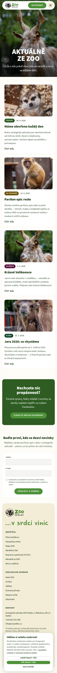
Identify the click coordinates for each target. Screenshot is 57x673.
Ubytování (10, 599)
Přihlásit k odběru (28, 491)
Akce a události (12, 563)
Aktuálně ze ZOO (13, 559)
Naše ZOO (10, 577)
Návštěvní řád (12, 550)
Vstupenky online (13, 541)
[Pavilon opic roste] (28, 173)
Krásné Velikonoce (18, 272)
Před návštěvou (12, 537)
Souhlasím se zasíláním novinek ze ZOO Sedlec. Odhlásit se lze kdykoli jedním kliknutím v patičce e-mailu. (28, 482)
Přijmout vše (28, 662)
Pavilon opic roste (17, 199)
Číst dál (9, 148)
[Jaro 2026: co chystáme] (28, 316)
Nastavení (28, 666)
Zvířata (9, 581)
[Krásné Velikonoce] (28, 246)
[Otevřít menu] (50, 5)
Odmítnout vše (28, 658)
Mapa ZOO (10, 546)
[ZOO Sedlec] (11, 5)
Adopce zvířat (11, 595)
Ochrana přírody (13, 590)
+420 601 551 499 (13, 619)
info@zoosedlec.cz (14, 623)
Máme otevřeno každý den (23, 126)
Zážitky (9, 586)
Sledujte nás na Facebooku (28, 415)
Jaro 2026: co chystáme (21, 341)
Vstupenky (37, 5)
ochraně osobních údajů (26, 652)
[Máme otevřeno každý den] (28, 100)
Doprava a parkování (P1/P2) (18, 554)
